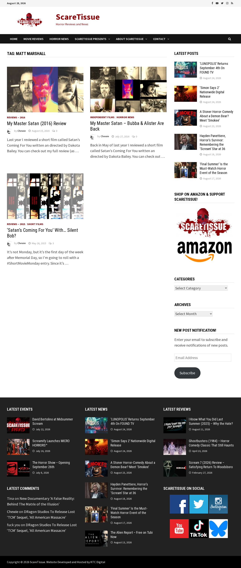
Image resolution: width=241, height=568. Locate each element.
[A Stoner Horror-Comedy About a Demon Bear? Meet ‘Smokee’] (185, 112)
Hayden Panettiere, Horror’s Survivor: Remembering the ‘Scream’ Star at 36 (213, 142)
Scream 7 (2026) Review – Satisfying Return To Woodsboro (211, 465)
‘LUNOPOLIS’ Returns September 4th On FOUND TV (214, 68)
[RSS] (232, 2)
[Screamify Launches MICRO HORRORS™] (18, 441)
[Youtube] (217, 2)
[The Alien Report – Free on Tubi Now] (96, 533)
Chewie (22, 130)
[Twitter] (222, 2)
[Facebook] (213, 2)
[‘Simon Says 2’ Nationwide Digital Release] (185, 88)
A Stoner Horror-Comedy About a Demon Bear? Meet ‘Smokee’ (216, 116)
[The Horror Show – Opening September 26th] (18, 463)
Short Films (35, 224)
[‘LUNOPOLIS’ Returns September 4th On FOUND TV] (185, 64)
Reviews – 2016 (16, 117)
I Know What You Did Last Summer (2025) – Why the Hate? (211, 421)
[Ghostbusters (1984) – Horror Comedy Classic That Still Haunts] (174, 441)
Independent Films (102, 117)
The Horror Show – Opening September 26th (51, 465)
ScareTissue (78, 16)
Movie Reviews (33, 39)
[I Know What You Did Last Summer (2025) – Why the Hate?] (174, 420)
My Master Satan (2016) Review (36, 123)
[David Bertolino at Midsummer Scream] (18, 420)
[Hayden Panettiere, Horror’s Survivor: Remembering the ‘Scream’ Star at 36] (185, 136)
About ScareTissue (129, 39)
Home (14, 39)
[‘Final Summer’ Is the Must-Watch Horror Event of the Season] (185, 164)
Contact (159, 39)
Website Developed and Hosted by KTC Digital (75, 562)
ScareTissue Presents (90, 39)
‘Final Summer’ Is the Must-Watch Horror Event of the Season (214, 168)
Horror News (59, 39)
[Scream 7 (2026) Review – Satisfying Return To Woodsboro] (174, 463)
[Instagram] (227, 2)
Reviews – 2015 (16, 224)
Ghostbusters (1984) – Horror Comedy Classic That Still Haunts (211, 443)
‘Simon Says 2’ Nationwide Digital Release (212, 92)
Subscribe (187, 373)
